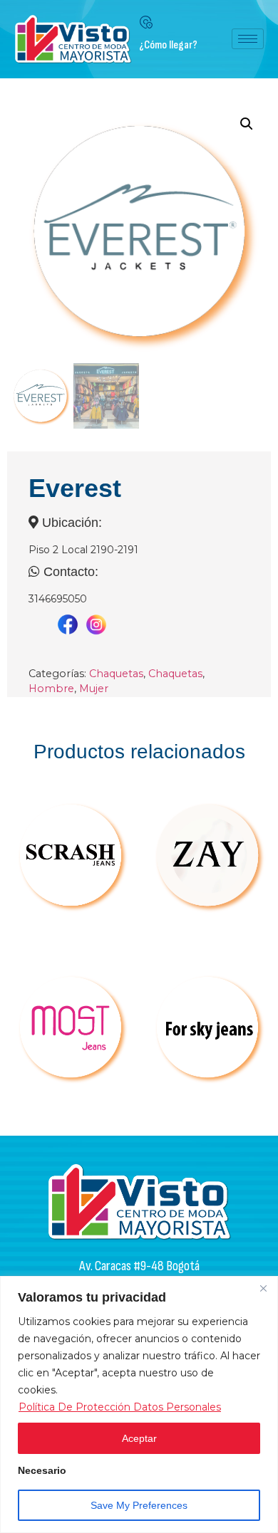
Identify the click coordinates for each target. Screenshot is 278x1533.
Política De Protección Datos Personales (120, 1407)
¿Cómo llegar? (168, 45)
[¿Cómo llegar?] (146, 22)
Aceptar (139, 1438)
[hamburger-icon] (248, 38)
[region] (139, 1404)
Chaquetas (116, 673)
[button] (246, 124)
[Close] (263, 1288)
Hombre (51, 688)
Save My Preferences (139, 1505)
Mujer (93, 688)
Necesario (42, 1470)
